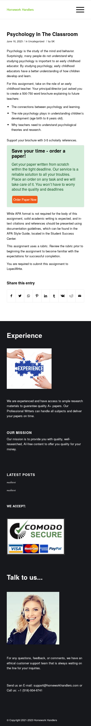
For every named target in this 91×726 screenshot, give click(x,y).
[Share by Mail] (80, 296)
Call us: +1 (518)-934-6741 (24, 690)
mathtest (11, 482)
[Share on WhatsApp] (28, 296)
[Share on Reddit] (71, 296)
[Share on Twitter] (20, 296)
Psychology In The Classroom (42, 33)
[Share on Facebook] (11, 296)
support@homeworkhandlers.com (56, 685)
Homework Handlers (20, 9)
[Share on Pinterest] (37, 296)
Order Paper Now (24, 199)
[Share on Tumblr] (54, 296)
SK (53, 41)
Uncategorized (36, 41)
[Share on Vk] (63, 296)
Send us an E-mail (19, 685)
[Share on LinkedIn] (46, 296)
